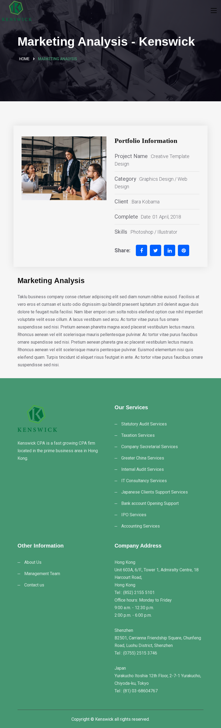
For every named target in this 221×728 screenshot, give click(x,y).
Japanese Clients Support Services (154, 492)
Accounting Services (140, 526)
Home (24, 59)
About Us (33, 562)
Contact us (34, 585)
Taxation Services (138, 435)
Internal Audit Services (142, 469)
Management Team (42, 573)
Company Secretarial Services (149, 446)
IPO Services (133, 514)
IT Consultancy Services (144, 480)
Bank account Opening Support (150, 503)
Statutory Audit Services (144, 424)
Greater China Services (142, 458)
